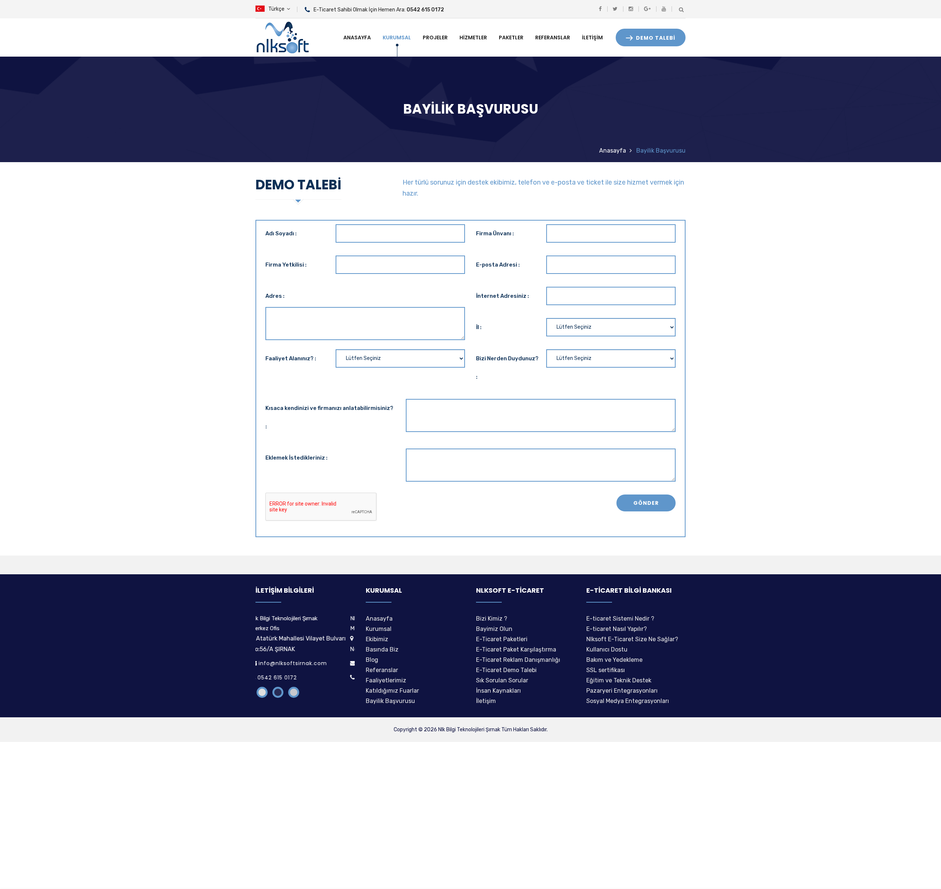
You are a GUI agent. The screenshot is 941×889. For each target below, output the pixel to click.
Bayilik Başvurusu (390, 700)
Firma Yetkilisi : (286, 264)
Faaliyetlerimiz (386, 680)
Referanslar (552, 37)
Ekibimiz (377, 639)
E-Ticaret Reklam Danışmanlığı (518, 659)
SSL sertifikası (605, 670)
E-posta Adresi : (498, 264)
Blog (372, 659)
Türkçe (277, 9)
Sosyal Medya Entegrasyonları (627, 700)
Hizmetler (473, 37)
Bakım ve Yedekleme (614, 659)
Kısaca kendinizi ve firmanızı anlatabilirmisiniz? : (329, 417)
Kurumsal (397, 37)
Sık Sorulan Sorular (502, 680)
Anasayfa (357, 37)
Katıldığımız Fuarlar (392, 690)
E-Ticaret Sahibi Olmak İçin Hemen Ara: (379, 10)
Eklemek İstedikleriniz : (296, 457)
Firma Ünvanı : (495, 233)
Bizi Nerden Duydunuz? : (507, 367)
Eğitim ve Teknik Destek (618, 680)
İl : (479, 327)
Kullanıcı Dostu (606, 649)
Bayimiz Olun (494, 628)
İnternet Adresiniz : (502, 296)
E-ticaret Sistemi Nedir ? (620, 618)
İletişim (592, 37)
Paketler (511, 37)
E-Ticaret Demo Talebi (506, 670)
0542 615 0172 (282, 677)
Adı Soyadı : (281, 233)
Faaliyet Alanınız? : (290, 358)
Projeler (435, 37)
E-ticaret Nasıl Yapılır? (616, 628)
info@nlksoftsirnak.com (298, 663)
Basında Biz (382, 649)
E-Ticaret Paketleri (501, 639)
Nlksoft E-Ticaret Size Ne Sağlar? (632, 639)
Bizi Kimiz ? (491, 618)
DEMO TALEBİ (654, 38)
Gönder (646, 503)
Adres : (275, 296)
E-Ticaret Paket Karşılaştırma (516, 649)
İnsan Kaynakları (498, 690)
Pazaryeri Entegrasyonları (622, 690)
